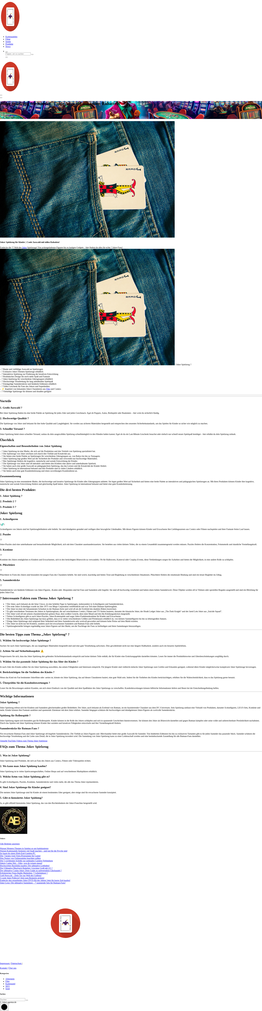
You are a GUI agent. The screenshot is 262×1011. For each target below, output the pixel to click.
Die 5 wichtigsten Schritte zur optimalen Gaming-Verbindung (26, 861)
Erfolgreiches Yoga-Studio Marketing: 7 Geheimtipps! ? (24, 873)
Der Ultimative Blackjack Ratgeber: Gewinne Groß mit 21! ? (26, 868)
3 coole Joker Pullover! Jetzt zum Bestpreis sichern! (22, 878)
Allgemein (12, 115)
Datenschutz (16, 963)
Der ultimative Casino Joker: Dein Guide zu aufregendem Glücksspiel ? (31, 870)
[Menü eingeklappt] (1, 95)
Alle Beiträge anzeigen (10, 844)
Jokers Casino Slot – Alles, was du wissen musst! (21, 863)
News (8, 46)
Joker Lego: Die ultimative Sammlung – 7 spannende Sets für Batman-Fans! (33, 883)
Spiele (8, 41)
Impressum (5, 963)
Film (48, 389)
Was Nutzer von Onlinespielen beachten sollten (20, 858)
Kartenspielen (11, 37)
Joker (24, 247)
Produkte (9, 44)
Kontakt (4, 968)
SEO (7, 986)
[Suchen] (27, 1000)
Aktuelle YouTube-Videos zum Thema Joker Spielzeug (23, 741)
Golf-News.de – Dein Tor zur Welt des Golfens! (20, 875)
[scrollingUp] (4, 1007)
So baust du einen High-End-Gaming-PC (17, 853)
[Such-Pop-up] (6, 51)
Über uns (12, 968)
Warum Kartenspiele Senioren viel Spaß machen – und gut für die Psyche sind (33, 851)
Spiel (7, 989)
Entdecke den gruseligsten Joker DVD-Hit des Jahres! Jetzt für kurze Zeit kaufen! (35, 880)
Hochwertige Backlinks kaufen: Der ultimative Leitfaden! (25, 865)
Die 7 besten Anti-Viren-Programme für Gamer (20, 856)
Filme (7, 39)
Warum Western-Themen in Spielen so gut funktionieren (24, 848)
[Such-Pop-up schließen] (6, 57)
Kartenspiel (10, 984)
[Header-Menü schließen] (1, 97)
